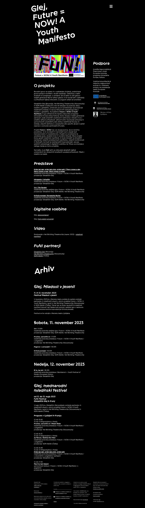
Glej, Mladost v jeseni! (54, 287)
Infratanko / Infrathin (42, 179)
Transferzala (85, 499)
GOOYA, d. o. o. (100, 501)
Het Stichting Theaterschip (44, 254)
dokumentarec (43, 215)
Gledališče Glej (39, 252)
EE (99, 499)
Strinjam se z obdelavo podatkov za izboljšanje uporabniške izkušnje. (63, 497)
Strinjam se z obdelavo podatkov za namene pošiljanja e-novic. (63, 492)
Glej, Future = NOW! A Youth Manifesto (53, 24)
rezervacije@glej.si (38, 492)
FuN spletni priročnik (45, 219)
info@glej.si (36, 487)
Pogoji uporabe (96, 495)
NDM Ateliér (38, 256)
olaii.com (77, 485)
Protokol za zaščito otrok (98, 488)
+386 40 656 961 (37, 485)
